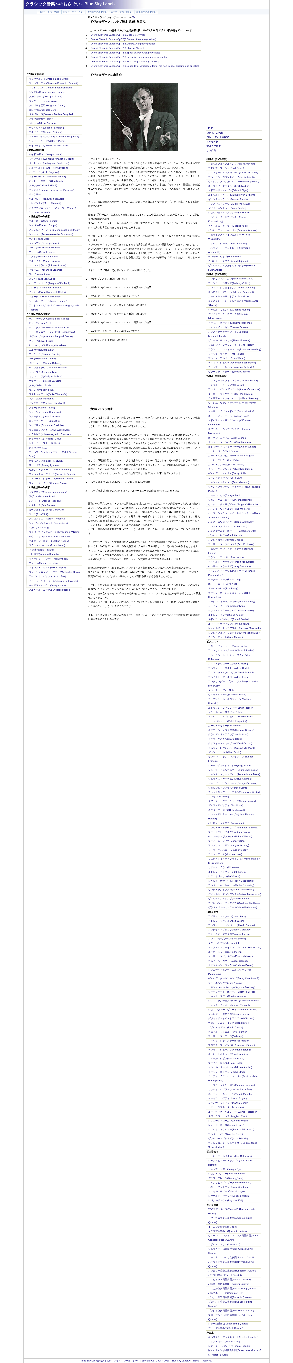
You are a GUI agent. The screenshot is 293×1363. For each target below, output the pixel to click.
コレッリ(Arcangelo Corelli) (43, 109)
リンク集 (211, 150)
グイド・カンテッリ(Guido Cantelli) (227, 208)
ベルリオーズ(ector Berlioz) (43, 220)
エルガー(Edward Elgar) (41, 349)
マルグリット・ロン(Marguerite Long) (228, 845)
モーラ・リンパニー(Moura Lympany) (228, 849)
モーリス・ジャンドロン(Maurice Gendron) (231, 1085)
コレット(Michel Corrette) (42, 123)
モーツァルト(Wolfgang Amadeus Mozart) (51, 158)
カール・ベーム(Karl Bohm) (223, 451)
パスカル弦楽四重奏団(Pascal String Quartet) (232, 1288)
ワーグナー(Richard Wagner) (44, 247)
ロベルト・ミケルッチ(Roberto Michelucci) (231, 1129)
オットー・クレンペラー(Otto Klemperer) (230, 442)
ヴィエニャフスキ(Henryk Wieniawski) (49, 429)
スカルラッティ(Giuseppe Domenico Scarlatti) (53, 83)
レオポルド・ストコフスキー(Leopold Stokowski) (234, 628)
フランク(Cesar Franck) (42, 252)
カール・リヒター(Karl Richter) (224, 460)
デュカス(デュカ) (38, 447)
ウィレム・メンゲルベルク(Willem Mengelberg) (233, 181)
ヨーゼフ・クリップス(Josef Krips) (227, 606)
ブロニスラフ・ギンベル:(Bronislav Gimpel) (231, 1045)
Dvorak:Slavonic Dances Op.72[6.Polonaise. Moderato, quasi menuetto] (129, 57)
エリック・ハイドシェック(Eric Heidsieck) (230, 716)
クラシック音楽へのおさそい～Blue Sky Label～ (72, 4)
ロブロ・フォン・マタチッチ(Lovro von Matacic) (234, 632)
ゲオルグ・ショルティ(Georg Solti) (227, 473)
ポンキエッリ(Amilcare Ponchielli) (47, 403)
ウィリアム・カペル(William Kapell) (227, 694)
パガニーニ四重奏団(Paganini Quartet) (228, 1284)
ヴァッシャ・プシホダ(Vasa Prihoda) (228, 1138)
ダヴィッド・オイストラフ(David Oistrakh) (231, 1018)
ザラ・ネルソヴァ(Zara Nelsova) (225, 983)
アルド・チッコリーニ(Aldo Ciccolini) (228, 663)
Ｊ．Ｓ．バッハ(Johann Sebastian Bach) (51, 87)
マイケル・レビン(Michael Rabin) (226, 1058)
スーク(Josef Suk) (38, 514)
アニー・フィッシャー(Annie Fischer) (228, 646)
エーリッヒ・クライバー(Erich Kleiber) (229, 186)
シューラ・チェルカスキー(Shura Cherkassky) (233, 770)
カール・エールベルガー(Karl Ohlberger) (230, 1156)
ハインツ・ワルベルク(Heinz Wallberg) (229, 508)
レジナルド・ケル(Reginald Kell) (225, 1200)
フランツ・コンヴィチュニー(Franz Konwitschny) (234, 349)
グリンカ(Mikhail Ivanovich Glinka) (47, 292)
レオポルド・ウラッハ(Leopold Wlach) (229, 1195)
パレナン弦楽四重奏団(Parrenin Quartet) (230, 1297)
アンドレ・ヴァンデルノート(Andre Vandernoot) (234, 389)
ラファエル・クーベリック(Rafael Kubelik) (231, 610)
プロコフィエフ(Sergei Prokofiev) (47, 518)
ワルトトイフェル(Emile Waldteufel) (48, 394)
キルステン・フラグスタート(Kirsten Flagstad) (233, 1337)
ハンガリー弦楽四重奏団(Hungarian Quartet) (232, 1270)
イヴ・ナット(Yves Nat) (221, 690)
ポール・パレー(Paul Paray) (223, 588)
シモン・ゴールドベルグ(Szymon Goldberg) (231, 987)
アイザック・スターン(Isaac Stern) (227, 916)
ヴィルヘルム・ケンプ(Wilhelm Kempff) (229, 898)
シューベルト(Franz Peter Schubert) (48, 167)
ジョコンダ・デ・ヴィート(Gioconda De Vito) (232, 1009)
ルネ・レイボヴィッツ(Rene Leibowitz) (229, 623)
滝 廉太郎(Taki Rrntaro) (41, 549)
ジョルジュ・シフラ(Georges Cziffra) (228, 787)
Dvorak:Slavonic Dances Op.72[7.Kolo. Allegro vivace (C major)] (125, 61)
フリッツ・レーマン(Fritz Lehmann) (227, 243)
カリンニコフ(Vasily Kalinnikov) (45, 376)
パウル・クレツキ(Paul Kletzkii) (225, 535)
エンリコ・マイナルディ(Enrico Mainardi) (230, 956)
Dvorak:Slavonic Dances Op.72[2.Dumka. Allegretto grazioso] (123, 39)
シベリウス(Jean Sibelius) (43, 372)
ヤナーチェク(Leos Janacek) (44, 416)
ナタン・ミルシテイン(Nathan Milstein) (229, 1022)
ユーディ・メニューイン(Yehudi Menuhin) (230, 1094)
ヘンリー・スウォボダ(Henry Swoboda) (229, 566)
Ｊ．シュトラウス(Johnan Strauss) (47, 265)
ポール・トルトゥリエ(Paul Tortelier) (228, 1054)
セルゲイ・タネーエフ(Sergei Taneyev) (50, 469)
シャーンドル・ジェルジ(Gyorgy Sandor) (230, 765)
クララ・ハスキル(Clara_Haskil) (225, 738)
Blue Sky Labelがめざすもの (96, 1360)
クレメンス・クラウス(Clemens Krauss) (229, 203)
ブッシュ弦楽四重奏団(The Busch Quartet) (231, 1310)
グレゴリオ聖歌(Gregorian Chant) (47, 105)
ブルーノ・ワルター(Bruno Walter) (226, 358)
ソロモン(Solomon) (218, 796)
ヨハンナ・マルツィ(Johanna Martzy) (228, 1102)
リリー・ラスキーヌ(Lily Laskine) (226, 1107)
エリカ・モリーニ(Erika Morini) (225, 951)
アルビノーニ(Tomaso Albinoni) (45, 132)
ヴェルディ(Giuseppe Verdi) (44, 243)
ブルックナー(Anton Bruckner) (45, 261)
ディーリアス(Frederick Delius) (45, 438)
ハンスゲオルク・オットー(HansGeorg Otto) (232, 530)
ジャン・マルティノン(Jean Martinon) (228, 482)
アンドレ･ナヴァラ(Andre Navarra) (227, 938)
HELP (210, 128)
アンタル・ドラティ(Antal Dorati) (226, 384)
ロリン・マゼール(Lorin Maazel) (225, 637)
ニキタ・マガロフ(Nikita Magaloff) (226, 810)
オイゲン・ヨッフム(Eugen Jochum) (227, 437)
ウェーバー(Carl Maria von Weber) (47, 176)
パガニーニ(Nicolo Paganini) (44, 172)
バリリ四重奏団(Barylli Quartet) (225, 1275)
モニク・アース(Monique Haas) (225, 854)
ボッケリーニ (36, 194)
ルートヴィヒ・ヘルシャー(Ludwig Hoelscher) (233, 1111)
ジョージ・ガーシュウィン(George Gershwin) (232, 783)
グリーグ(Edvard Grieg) (41, 341)
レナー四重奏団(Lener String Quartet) (228, 1323)
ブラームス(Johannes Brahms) (45, 269)
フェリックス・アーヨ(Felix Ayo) (225, 1036)
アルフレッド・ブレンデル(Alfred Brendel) (231, 672)
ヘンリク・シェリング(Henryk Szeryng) (229, 1049)
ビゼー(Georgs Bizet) (40, 323)
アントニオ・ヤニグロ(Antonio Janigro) (229, 934)
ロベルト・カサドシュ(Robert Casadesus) (231, 880)
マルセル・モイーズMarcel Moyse (226, 1191)
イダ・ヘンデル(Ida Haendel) (224, 943)
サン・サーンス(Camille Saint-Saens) (49, 318)
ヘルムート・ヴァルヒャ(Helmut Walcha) (230, 836)
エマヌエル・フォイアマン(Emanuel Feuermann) (234, 947)
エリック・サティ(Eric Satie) (44, 420)
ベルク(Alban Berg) (39, 527)
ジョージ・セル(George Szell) (224, 495)
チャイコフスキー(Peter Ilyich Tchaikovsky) (52, 332)
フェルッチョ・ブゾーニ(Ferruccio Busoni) (52, 474)
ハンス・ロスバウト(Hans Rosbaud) (227, 526)
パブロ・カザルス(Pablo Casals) (225, 539)
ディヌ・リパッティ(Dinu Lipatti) (225, 805)
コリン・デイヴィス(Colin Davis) (225, 477)
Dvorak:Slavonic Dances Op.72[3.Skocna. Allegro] (117, 48)
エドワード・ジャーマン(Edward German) (51, 478)
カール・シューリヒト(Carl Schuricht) (228, 296)
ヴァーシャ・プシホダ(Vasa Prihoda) (49, 558)
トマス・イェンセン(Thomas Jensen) (228, 327)
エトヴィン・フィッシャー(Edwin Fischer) (230, 707)
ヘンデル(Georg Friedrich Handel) (47, 92)
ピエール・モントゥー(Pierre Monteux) (229, 340)
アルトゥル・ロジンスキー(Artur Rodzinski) (231, 177)
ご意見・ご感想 (215, 132)
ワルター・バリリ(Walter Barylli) (225, 1134)
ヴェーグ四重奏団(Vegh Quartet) (225, 1328)
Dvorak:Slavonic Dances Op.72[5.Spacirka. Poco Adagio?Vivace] (125, 52)
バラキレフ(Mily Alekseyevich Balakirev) (50, 434)
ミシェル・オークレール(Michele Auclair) (230, 1067)
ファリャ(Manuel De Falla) (43, 563)
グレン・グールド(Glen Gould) (224, 752)
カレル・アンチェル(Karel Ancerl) (226, 464)
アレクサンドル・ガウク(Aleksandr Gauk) (230, 278)
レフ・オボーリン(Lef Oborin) (224, 876)
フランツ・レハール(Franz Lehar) (47, 545)
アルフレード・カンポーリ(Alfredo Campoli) (232, 925)
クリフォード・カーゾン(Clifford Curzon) (230, 743)
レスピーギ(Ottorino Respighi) (45, 500)
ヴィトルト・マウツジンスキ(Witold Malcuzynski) (234, 894)
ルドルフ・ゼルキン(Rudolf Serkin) (227, 872)
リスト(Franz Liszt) (39, 238)
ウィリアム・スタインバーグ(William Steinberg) (233, 398)
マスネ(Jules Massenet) (41, 398)
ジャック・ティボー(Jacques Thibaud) (229, 1005)
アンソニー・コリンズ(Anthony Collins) (229, 283)
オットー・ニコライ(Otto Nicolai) (46, 181)
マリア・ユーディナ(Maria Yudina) (226, 840)
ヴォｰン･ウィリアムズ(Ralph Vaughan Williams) (54, 531)
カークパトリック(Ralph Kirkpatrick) (227, 721)
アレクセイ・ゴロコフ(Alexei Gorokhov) (229, 929)
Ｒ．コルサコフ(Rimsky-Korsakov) (47, 345)
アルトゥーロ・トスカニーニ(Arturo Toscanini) (233, 172)
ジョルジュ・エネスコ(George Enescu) (229, 1014)
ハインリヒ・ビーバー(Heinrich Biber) (49, 145)
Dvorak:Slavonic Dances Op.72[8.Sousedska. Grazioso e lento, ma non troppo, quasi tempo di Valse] (145, 66)
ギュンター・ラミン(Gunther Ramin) (228, 199)
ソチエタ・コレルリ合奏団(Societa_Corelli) (231, 1257)
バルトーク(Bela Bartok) (42, 505)
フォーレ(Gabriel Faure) (42, 407)
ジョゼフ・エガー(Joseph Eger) (225, 1169)
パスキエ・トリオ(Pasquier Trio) (225, 1293)
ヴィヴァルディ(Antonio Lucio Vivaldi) (49, 78)
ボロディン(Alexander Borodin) (45, 287)
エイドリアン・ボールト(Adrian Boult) (228, 416)
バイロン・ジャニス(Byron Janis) (226, 823)
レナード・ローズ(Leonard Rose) (226, 1125)
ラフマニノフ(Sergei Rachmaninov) (48, 492)
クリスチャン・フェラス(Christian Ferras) (230, 965)
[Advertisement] (54, 44)
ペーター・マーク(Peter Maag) (224, 579)
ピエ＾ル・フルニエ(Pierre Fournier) (228, 1031)
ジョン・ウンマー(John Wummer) (226, 1173)
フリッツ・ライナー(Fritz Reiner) (226, 353)
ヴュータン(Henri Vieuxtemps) (45, 296)
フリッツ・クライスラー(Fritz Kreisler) (229, 1040)
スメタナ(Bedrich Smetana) (43, 256)
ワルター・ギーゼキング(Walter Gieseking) (231, 885)
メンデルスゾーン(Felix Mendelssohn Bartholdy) (55, 229)
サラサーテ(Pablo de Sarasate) (45, 380)
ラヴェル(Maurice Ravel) (42, 496)
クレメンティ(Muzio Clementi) (45, 203)
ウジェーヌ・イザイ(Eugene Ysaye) (48, 483)
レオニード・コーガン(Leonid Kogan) (228, 1120)
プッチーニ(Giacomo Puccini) (44, 354)
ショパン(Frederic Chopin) (43, 225)
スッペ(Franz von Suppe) (42, 278)
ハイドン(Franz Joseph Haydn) (45, 154)
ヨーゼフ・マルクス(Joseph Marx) (47, 585)
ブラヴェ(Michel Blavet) (41, 118)
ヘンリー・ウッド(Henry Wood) (225, 256)
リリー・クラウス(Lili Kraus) (223, 867)
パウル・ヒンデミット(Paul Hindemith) (50, 536)
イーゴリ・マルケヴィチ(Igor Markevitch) (230, 393)
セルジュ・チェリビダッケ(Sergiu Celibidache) (233, 504)
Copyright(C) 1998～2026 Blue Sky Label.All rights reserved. (176, 1360)
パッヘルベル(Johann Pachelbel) (46, 127)
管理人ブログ (214, 146)
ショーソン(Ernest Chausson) (45, 412)
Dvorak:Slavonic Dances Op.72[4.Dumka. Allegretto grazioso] (123, 43)
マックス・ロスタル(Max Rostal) (225, 1063)
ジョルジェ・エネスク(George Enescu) (229, 212)
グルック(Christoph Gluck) (43, 185)
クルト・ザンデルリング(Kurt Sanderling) (230, 469)
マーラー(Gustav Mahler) (42, 358)
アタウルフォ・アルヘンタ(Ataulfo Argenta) (231, 163)
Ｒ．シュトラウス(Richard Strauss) (48, 367)
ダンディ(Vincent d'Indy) (42, 389)
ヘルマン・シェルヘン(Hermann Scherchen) (232, 362)
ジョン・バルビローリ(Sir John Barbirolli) (230, 499)
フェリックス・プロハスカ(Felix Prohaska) (231, 544)
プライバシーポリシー (126, 1360)
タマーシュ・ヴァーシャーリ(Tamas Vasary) (232, 801)
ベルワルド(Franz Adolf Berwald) (46, 198)
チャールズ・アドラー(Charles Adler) (228, 225)
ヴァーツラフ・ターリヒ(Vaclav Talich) (229, 371)
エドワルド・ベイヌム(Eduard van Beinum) (231, 194)
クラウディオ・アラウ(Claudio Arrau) (228, 734)
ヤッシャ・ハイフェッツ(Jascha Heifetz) (230, 1089)
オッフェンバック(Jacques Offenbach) (49, 283)
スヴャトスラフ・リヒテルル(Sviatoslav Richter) (234, 792)
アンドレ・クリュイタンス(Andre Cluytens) (231, 287)
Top (134, 17)
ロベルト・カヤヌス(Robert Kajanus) (228, 261)
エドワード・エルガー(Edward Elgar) (228, 190)
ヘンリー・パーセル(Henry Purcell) (47, 141)
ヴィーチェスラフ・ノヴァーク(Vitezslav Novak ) (55, 572)
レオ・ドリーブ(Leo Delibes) (44, 443)
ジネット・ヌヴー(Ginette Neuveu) (227, 996)
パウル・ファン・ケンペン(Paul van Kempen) (232, 230)
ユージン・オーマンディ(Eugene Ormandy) (231, 601)
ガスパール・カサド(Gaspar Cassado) (228, 960)
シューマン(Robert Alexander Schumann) (51, 234)
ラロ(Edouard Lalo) (39, 274)
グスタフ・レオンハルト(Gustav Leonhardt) (231, 747)
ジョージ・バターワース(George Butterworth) (53, 581)
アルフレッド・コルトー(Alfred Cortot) (229, 668)
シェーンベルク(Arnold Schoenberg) (48, 523)
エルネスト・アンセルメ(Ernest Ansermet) (231, 292)
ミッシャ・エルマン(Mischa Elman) (227, 1072)
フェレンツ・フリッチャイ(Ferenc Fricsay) (231, 344)
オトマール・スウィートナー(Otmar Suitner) (232, 446)
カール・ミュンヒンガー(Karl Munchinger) (231, 455)
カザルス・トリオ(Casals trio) (224, 1244)
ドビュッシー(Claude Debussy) (45, 363)
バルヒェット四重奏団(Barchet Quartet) (229, 1279)
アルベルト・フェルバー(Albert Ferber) (229, 677)
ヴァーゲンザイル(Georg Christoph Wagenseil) (54, 136)
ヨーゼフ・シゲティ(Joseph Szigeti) (227, 1098)
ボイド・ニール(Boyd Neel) (223, 583)
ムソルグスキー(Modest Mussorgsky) (49, 327)
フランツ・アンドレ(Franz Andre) (226, 557)
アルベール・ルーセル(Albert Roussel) (49, 589)
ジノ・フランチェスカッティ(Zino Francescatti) (233, 1000)
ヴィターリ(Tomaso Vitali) (43, 101)
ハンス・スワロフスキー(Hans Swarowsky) (231, 521)
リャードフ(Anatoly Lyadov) (44, 465)
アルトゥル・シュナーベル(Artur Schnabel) (231, 650)
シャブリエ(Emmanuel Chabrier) (46, 425)
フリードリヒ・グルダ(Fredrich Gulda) (229, 832)
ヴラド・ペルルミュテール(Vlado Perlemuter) (232, 907)
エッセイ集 (212, 141)
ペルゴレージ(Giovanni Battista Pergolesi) (51, 114)
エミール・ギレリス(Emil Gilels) (225, 712)
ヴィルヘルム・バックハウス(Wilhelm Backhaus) (234, 903)
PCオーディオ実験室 (218, 137)
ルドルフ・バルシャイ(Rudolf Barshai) (228, 619)
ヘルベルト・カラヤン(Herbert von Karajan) (231, 561)
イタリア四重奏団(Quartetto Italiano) (228, 1231)
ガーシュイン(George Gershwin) (46, 509)
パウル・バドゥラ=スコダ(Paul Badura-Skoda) (233, 827)
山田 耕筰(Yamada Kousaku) (44, 554)
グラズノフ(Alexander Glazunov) (46, 460)
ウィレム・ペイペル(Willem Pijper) (47, 567)
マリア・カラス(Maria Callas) (224, 1341)
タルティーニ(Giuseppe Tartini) (45, 96)
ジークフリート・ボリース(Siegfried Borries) (232, 991)
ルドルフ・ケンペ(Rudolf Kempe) (226, 615)
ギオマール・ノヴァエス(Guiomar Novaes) (231, 730)
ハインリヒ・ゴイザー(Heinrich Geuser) (229, 1182)
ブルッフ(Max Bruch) (40, 385)
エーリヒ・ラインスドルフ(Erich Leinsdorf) (231, 411)
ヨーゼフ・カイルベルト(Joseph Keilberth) (231, 367)
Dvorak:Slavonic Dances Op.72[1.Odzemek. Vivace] (118, 34)
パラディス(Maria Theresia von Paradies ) (51, 190)
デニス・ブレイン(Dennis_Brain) (225, 1178)
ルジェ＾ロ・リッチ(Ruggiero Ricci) (227, 1116)
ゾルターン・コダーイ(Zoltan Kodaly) (49, 540)
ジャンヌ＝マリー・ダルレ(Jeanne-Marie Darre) (234, 774)
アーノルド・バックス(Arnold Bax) (47, 576)
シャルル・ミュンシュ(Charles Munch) (229, 309)
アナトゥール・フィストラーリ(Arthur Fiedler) (233, 380)
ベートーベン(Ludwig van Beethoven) (49, 163)
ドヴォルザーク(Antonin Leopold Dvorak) (51, 336)
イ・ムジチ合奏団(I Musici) (222, 1226)
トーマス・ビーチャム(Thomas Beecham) (230, 322)
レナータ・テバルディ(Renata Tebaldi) (229, 1345)
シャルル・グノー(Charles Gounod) (48, 301)
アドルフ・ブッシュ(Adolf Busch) (226, 168)
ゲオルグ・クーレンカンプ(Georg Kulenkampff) (233, 978)
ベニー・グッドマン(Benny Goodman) (228, 1187)
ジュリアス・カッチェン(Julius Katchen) (230, 778)
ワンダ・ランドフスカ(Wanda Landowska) (231, 889)
